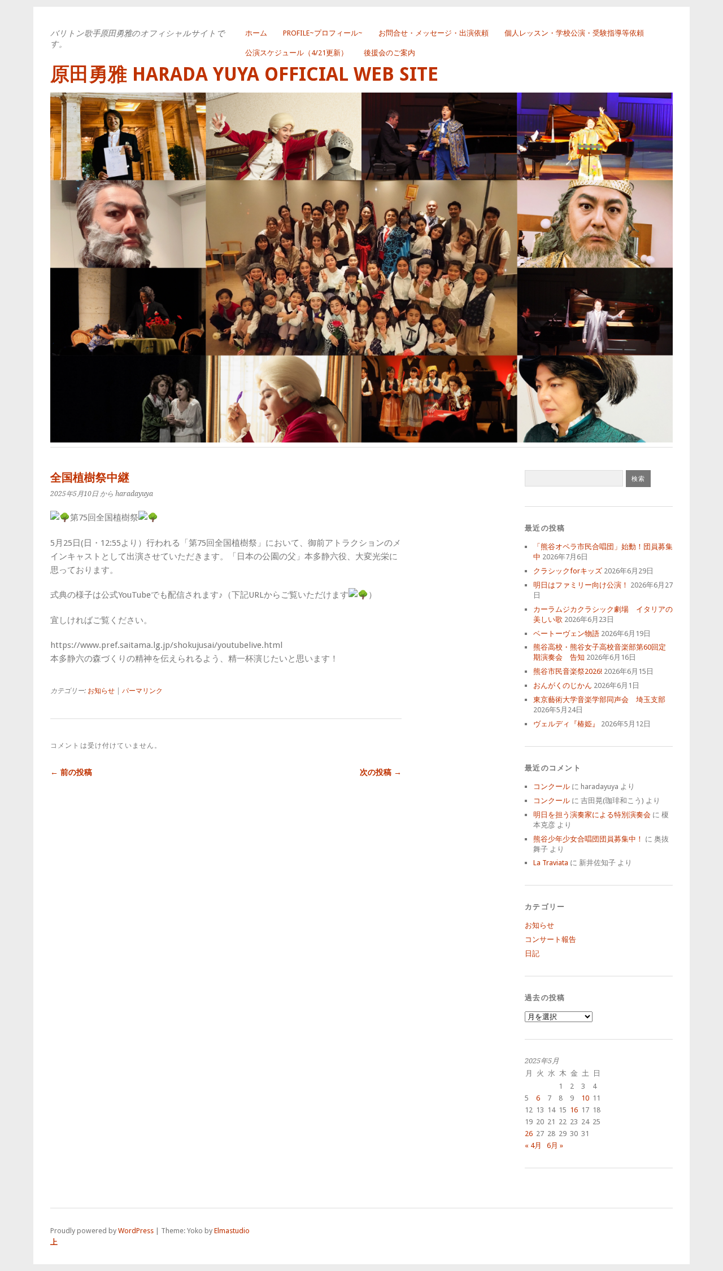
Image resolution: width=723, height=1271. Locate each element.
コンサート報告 (550, 939)
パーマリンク (142, 691)
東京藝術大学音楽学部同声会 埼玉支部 (599, 699)
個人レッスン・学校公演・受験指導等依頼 (574, 33)
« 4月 (533, 1145)
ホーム (256, 33)
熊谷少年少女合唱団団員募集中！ (588, 839)
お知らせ (101, 691)
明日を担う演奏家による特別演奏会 (592, 814)
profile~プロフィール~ (323, 33)
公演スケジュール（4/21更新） (296, 53)
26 (529, 1133)
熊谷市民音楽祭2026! (567, 671)
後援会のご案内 (389, 53)
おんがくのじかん (562, 685)
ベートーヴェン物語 (566, 633)
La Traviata (550, 862)
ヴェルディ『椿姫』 (566, 724)
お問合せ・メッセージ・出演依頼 (433, 33)
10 (585, 1098)
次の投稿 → (381, 772)
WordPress (136, 1230)
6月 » (555, 1145)
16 (574, 1110)
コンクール (551, 786)
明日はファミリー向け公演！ (581, 585)
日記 (532, 953)
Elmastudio (232, 1230)
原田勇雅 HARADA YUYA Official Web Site (244, 74)
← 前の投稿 (71, 772)
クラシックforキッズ (567, 571)
